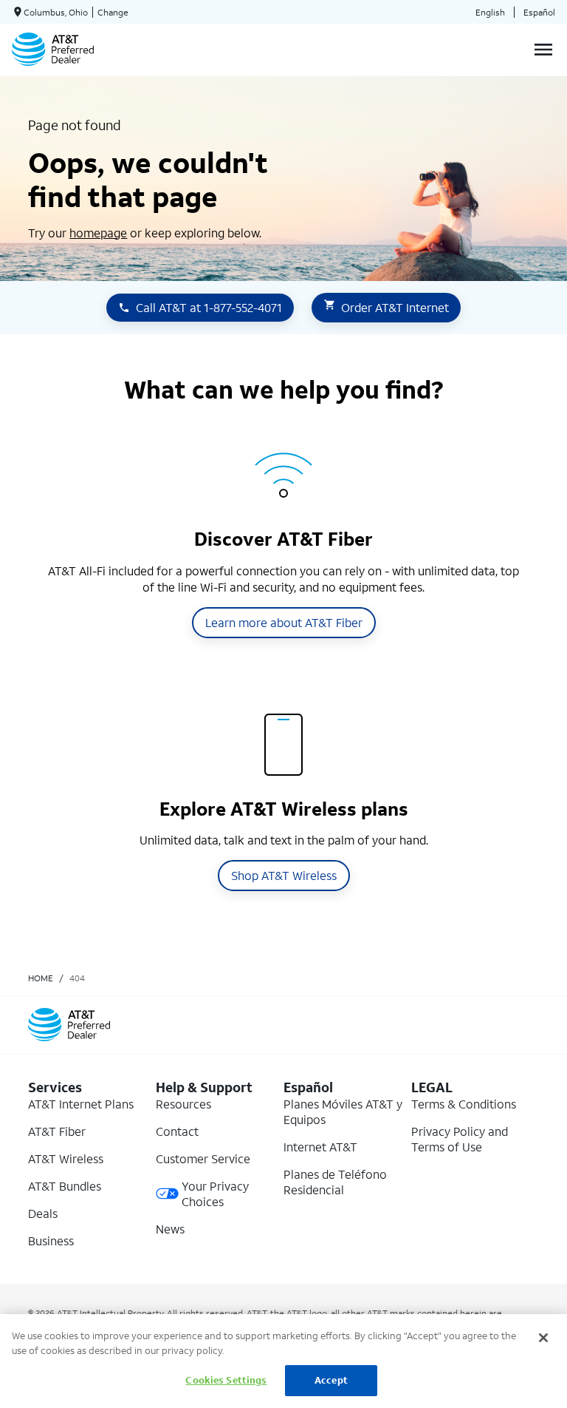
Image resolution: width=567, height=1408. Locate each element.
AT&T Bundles (64, 1186)
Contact (177, 1131)
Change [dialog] (112, 12)
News (170, 1228)
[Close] (543, 1337)
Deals (43, 1213)
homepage (98, 232)
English (490, 12)
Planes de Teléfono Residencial (335, 1181)
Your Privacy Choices (215, 1193)
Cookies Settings (226, 1380)
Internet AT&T (320, 1146)
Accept (331, 1380)
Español (539, 12)
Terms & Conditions (463, 1103)
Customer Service (203, 1158)
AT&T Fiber (57, 1131)
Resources (183, 1103)
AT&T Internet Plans (81, 1103)
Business (51, 1240)
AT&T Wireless (65, 1158)
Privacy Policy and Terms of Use (459, 1138)
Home (40, 978)
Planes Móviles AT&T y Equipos (343, 1111)
